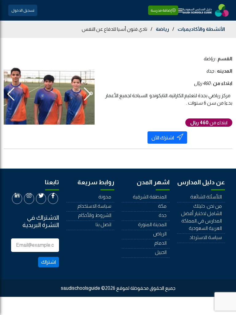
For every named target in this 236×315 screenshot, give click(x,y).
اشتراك (48, 262)
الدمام (160, 242)
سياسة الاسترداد (206, 237)
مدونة (104, 196)
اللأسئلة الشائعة (206, 196)
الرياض (160, 233)
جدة (163, 215)
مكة (162, 206)
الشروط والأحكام (94, 215)
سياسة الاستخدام (94, 206)
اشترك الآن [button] (162, 137)
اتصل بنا (103, 224)
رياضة (162, 29)
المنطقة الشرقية (150, 196)
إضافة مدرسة (161, 10)
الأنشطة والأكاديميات (201, 29)
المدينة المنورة (152, 224)
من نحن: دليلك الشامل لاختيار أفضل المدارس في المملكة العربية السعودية (201, 217)
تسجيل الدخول (22, 10)
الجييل (161, 252)
